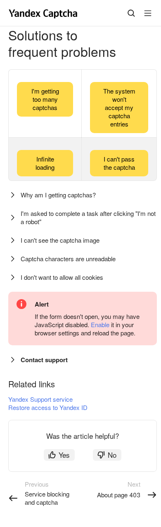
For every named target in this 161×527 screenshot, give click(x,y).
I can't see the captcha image (60, 240)
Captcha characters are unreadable (68, 258)
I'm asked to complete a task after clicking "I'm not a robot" (88, 217)
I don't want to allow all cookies (62, 277)
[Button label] (148, 13)
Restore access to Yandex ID (48, 407)
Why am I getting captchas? (58, 194)
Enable (100, 324)
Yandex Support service (40, 399)
